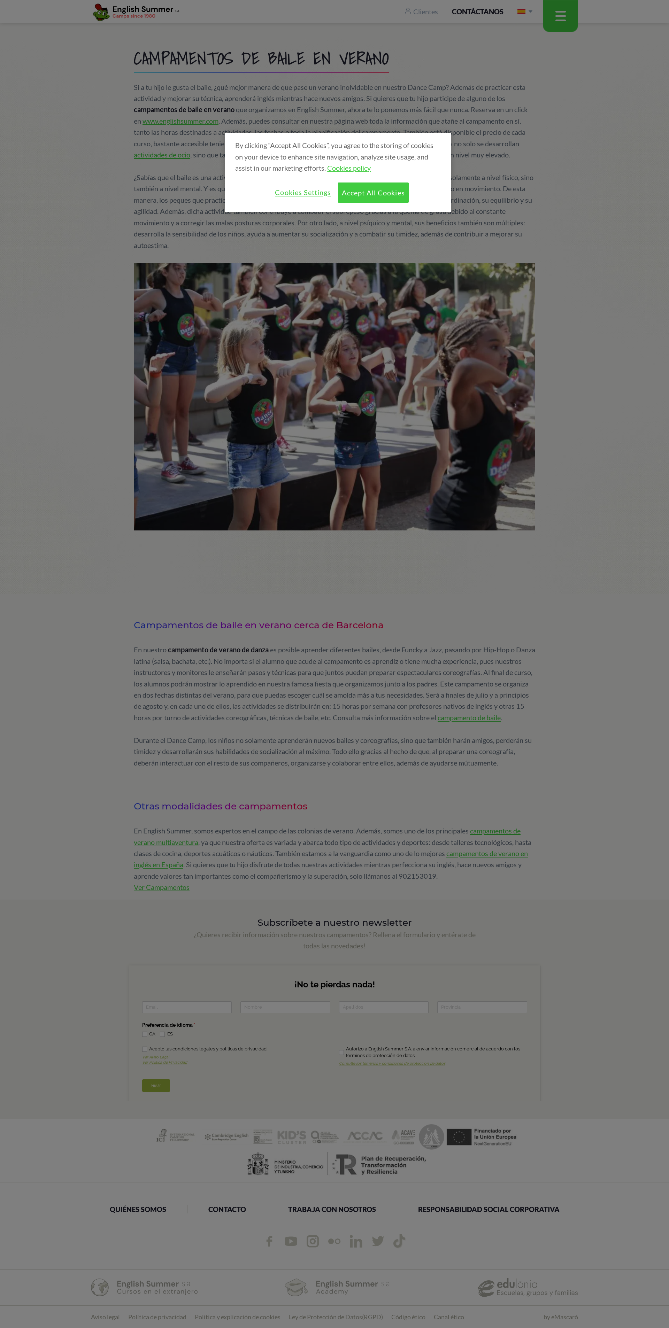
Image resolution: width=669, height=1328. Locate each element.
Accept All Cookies (373, 192)
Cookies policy (349, 168)
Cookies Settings (303, 192)
